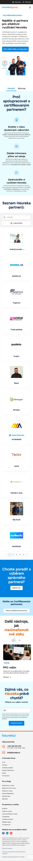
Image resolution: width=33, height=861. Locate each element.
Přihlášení (28, 2)
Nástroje (21, 88)
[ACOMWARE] (16, 430)
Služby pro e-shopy (7, 791)
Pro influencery (6, 825)
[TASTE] (16, 458)
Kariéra (4, 773)
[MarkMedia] (16, 539)
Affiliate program (6, 822)
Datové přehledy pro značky (9, 814)
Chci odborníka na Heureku (15, 49)
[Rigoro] (16, 375)
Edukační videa (6, 796)
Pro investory (6, 776)
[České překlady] (16, 322)
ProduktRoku (5, 817)
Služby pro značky (7, 811)
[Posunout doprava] (19, 640)
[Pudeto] (16, 349)
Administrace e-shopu (8, 785)
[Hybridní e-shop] (16, 485)
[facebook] (3, 833)
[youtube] (11, 833)
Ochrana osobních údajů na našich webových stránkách (14, 718)
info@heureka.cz (13, 752)
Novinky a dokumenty (8, 770)
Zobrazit (6, 677)
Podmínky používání (7, 768)
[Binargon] (16, 402)
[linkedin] (7, 833)
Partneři (11, 88)
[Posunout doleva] (14, 640)
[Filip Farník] (16, 512)
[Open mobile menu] (30, 7)
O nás (3, 762)
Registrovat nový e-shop (9, 788)
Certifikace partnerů (7, 819)
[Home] (10, 7)
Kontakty (4, 765)
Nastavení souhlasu (7, 848)
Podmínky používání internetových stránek (13, 857)
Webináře (4, 809)
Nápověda (18, 2)
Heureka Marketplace (8, 793)
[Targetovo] (16, 295)
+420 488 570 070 (14, 746)
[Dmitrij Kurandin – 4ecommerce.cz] (16, 242)
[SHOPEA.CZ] (16, 268)
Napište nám (16, 588)
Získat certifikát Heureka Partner (16, 611)
